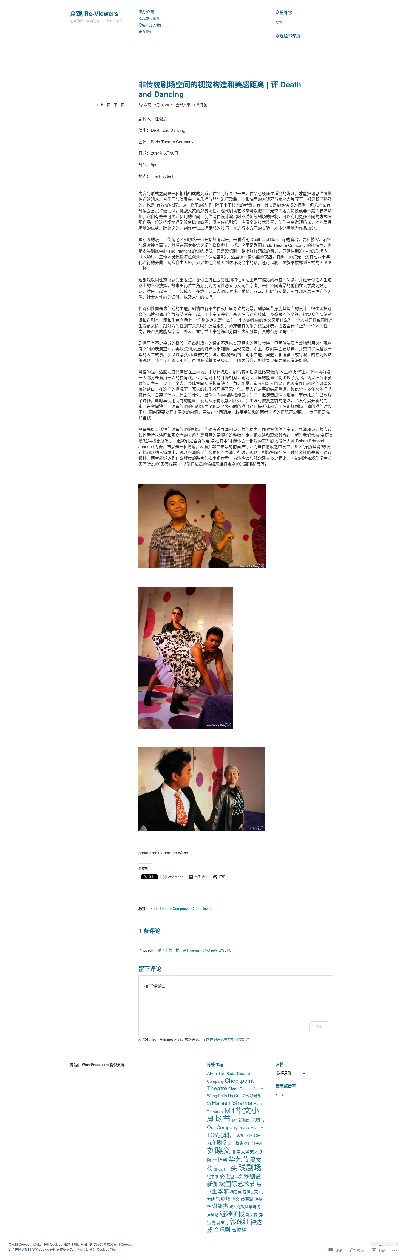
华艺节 (238, 1159)
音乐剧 (222, 1229)
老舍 (235, 1199)
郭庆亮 (222, 1222)
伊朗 (247, 1143)
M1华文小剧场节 (233, 1114)
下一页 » (120, 104)
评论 (319, 1026)
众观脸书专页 (288, 36)
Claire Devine (201, 908)
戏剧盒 (252, 1176)
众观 (147, 104)
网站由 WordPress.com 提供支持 (97, 1064)
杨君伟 (236, 1191)
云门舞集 (235, 1143)
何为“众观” (146, 12)
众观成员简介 (149, 18)
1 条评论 (200, 104)
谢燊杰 (220, 1206)
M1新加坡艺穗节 (248, 1120)
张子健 (212, 1176)
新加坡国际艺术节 (231, 1183)
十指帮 (219, 1159)
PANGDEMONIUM (251, 1128)
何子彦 (257, 1143)
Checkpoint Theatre (230, 1084)
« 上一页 (103, 104)
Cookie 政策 (106, 1249)
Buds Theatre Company (169, 908)
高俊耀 (238, 1229)
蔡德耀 (247, 1199)
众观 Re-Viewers (94, 13)
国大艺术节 (221, 1169)
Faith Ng (225, 1095)
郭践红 (239, 1221)
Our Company (222, 1127)
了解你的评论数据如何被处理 (226, 1039)
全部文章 (183, 104)
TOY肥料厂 (221, 1135)
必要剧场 (231, 1176)
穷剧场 (223, 1198)
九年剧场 (217, 1142)
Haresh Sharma (232, 1102)
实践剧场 (246, 1167)
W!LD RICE (248, 1135)
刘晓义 (219, 1150)
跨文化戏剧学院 (242, 1206)
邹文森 (251, 1214)
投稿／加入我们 (150, 25)
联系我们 (145, 31)
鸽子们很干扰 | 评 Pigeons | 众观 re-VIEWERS (195, 950)
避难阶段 (232, 1213)
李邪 (223, 1191)
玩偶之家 (250, 1191)
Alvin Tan (216, 1073)
